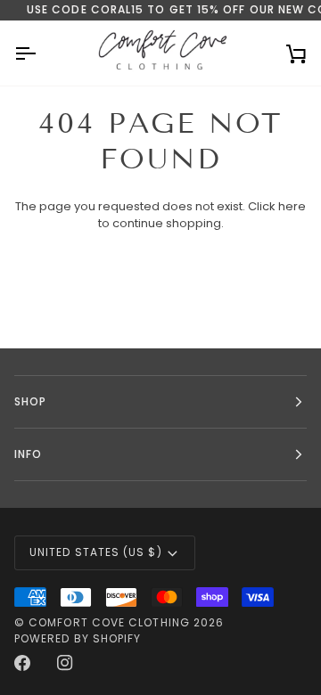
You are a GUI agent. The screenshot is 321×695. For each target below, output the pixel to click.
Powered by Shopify (77, 638)
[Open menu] (41, 53)
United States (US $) (95, 552)
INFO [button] (28, 454)
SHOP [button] (30, 401)
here (292, 206)
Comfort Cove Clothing (109, 622)
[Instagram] (65, 663)
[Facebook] (22, 663)
